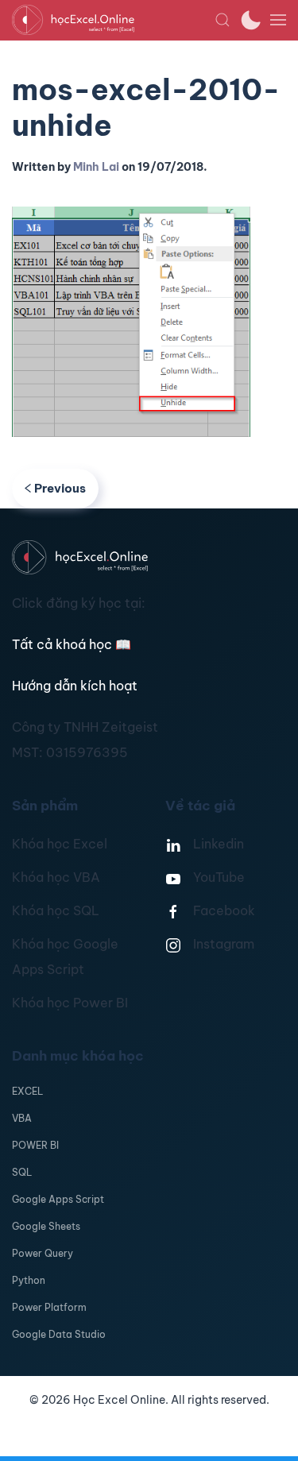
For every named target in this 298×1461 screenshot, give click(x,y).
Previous (60, 488)
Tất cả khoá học (71, 644)
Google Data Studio (59, 1334)
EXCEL (27, 1091)
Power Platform (49, 1307)
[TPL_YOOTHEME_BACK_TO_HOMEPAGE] (113, 20)
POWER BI (35, 1145)
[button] (222, 20)
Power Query (42, 1253)
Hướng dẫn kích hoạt (74, 686)
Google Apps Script (58, 1199)
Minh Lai (96, 167)
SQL (22, 1172)
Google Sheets (46, 1226)
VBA (22, 1118)
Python (28, 1280)
